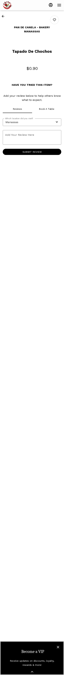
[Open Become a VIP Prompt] (32, 672)
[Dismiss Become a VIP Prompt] (58, 647)
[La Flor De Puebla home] (18, 5)
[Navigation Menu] (59, 5)
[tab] (17, 109)
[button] (4, 16)
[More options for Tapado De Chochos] (54, 20)
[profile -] (51, 5)
